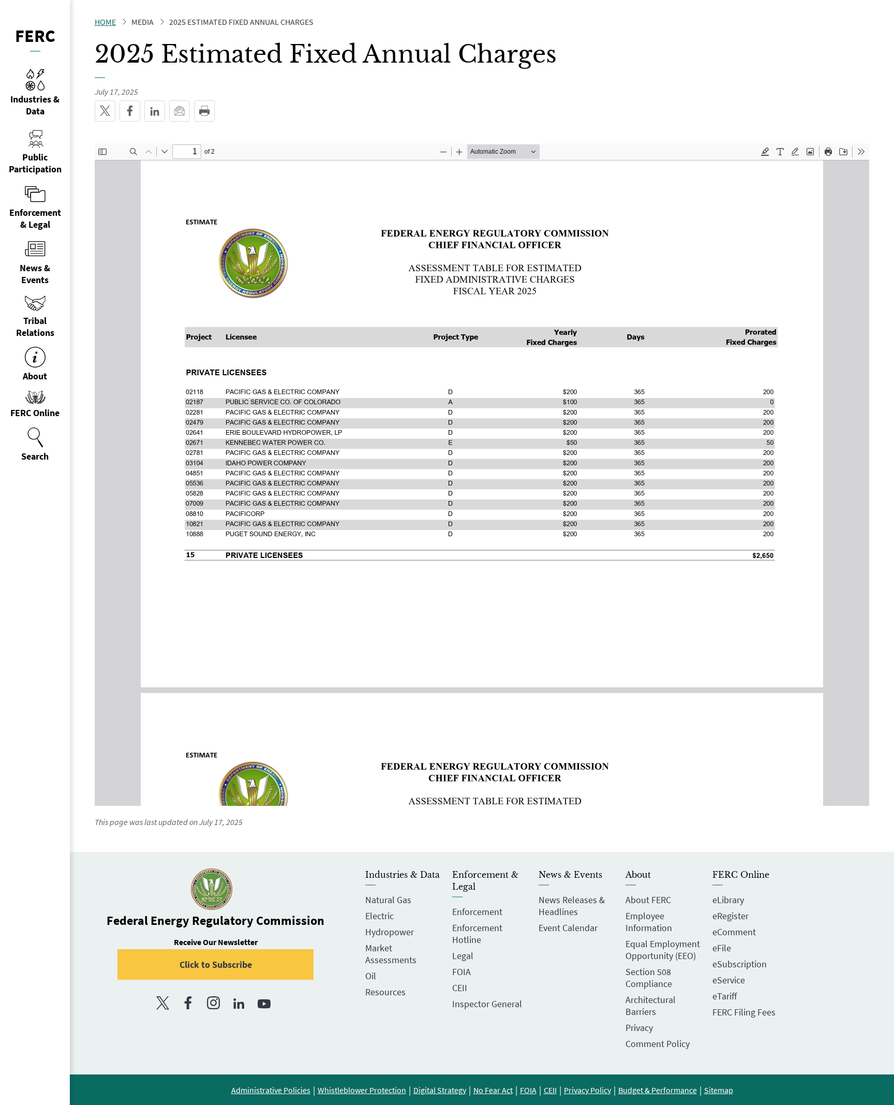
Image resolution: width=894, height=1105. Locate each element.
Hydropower (389, 932)
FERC (35, 36)
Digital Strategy (439, 1090)
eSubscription (739, 964)
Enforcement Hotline (477, 934)
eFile (721, 948)
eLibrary (728, 900)
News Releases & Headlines (572, 906)
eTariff (724, 996)
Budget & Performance (657, 1090)
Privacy (639, 1028)
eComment (734, 932)
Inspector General (487, 1004)
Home (105, 22)
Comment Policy (657, 1044)
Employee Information (648, 922)
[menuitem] (35, 444)
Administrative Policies (270, 1090)
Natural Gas (388, 900)
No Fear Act (493, 1090)
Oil (370, 976)
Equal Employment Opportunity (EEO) (662, 950)
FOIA (461, 972)
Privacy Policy (587, 1090)
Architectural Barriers (650, 1006)
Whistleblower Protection (362, 1090)
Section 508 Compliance (648, 978)
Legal (462, 956)
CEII (459, 988)
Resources (385, 992)
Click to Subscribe (216, 964)
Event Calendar (568, 928)
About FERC (648, 900)
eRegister (730, 916)
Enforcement (477, 912)
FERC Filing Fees (744, 1012)
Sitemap (718, 1090)
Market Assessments (390, 954)
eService (728, 980)
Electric (379, 916)
